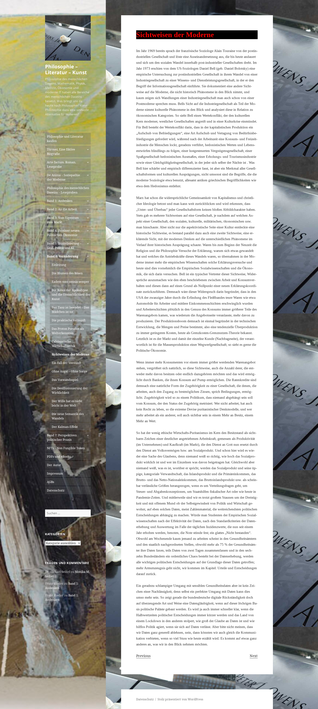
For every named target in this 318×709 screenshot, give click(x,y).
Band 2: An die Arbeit (62, 209)
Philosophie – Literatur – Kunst (66, 69)
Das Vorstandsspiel (65, 380)
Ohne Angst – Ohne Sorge (69, 371)
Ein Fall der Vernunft (66, 363)
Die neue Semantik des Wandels (68, 416)
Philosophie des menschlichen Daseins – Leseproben (68, 190)
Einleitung (59, 265)
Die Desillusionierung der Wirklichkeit (70, 390)
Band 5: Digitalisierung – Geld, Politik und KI (64, 245)
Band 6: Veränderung (62, 256)
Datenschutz (55, 490)
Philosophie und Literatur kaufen (65, 138)
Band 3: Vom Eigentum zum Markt (63, 220)
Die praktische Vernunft (69, 320)
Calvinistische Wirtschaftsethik (63, 344)
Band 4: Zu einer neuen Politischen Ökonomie (63, 233)
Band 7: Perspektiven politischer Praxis (62, 437)
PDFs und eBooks (59, 457)
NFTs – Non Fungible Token (66, 448)
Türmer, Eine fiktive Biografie (61, 151)
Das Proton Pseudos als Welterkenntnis (68, 331)
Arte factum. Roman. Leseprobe (61, 164)
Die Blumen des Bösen (67, 273)
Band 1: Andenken (60, 201)
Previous (143, 656)
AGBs (50, 482)
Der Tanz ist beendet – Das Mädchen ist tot (70, 309)
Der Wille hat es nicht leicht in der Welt (67, 403)
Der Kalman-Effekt (65, 427)
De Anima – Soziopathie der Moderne (63, 177)
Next (254, 656)
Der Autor (54, 465)
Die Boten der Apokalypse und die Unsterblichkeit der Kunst (71, 294)
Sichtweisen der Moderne (70, 354)
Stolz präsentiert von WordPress (180, 699)
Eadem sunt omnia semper (70, 282)
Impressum (55, 473)
